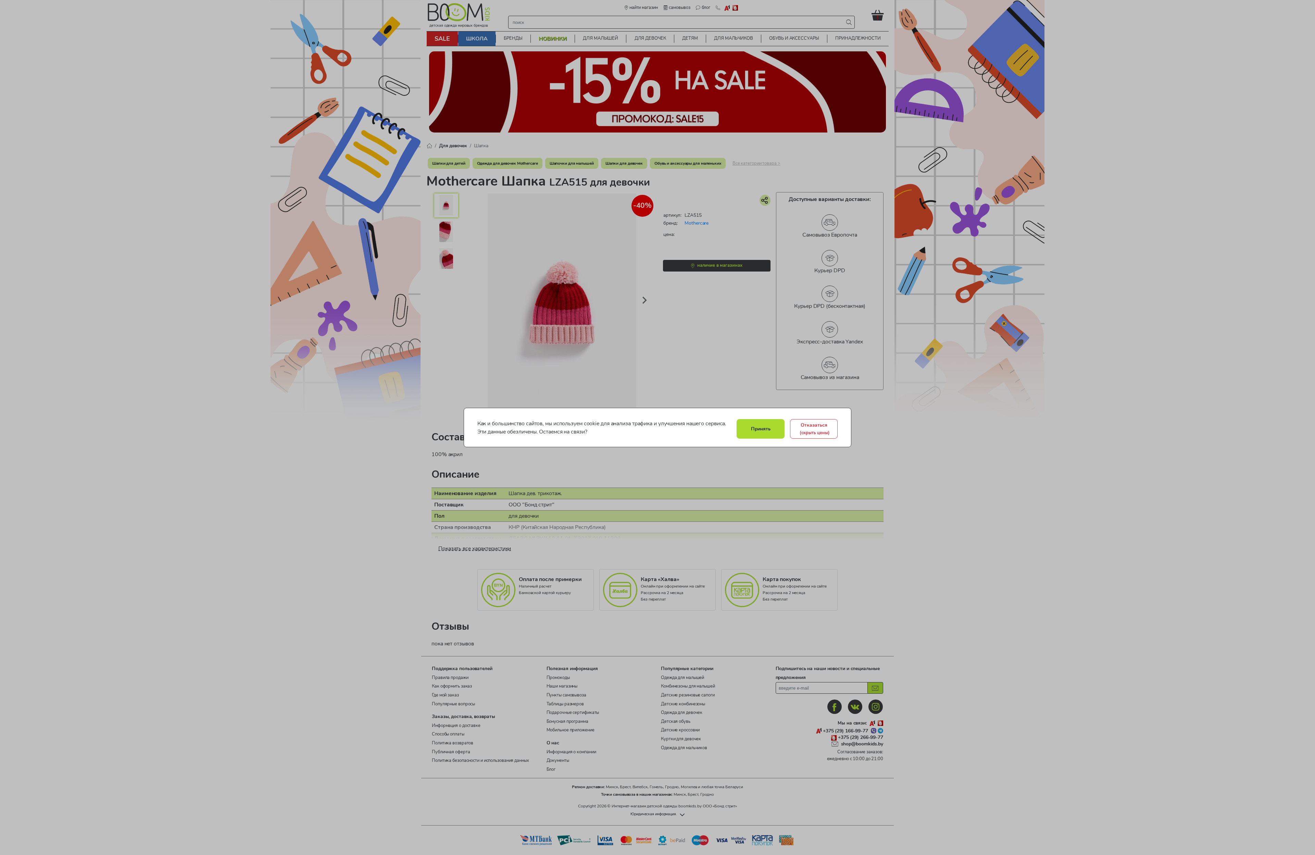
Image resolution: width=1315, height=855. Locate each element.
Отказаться (815, 429)
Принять (761, 428)
